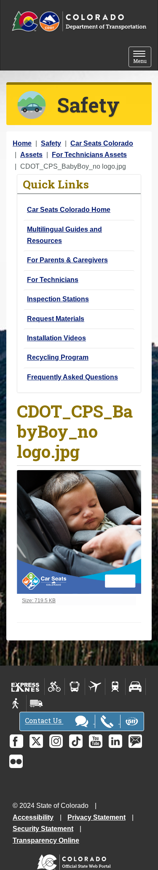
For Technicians (52, 279)
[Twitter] (36, 741)
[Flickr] (16, 761)
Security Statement (43, 828)
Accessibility (33, 817)
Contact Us (44, 720)
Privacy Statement (96, 817)
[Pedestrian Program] (16, 703)
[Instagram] (56, 741)
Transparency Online (46, 840)
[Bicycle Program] (54, 686)
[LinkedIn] (115, 741)
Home (22, 143)
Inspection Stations (58, 299)
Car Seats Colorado (101, 143)
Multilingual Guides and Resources (64, 235)
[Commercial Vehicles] (36, 703)
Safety (51, 143)
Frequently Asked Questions (72, 377)
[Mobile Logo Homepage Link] (79, 21)
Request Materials (55, 318)
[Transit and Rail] (74, 686)
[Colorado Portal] (75, 860)
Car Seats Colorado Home (68, 209)
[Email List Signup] (135, 741)
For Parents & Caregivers (67, 260)
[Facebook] (16, 741)
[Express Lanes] (25, 686)
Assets (31, 154)
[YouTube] (96, 741)
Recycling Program (57, 357)
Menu (142, 57)
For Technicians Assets (89, 154)
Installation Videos (56, 338)
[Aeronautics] (95, 686)
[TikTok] (76, 741)
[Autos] (135, 686)
